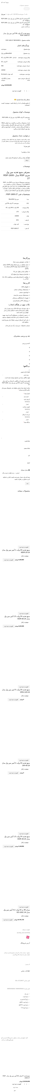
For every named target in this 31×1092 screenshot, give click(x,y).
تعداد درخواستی (25, 152)
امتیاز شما (26, 393)
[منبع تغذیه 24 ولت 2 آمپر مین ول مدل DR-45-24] (15, 715)
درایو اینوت (25, 996)
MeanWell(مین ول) (6, 53)
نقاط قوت (27, 441)
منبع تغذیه (3, 49)
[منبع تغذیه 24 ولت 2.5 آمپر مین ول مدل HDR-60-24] (15, 576)
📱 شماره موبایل (25, 470)
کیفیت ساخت (26, 407)
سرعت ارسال (26, 414)
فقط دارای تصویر (25, 372)
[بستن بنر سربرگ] (29, 1044)
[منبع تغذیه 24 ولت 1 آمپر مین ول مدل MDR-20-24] (15, 508)
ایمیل (28, 462)
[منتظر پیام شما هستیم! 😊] (28, 96)
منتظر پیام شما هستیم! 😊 (22, 99)
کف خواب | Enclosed (7, 74)
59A (2, 65)
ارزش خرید (27, 399)
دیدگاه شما (26, 422)
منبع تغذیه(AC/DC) (19, 14)
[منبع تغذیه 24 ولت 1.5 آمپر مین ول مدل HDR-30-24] (15, 789)
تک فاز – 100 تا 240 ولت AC (8, 57)
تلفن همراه (27, 146)
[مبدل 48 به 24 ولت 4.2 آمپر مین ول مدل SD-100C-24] (15, 862)
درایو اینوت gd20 (24, 1002)
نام (29, 455)
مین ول (3, 14)
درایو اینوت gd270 (23, 1005)
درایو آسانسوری (24, 999)
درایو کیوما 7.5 (24, 1007)
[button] (24, 547)
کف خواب (9, 14)
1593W (3, 70)
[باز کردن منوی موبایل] (29, 2)
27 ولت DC (4, 61)
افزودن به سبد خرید (16, 90)
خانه (26, 14)
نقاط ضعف (27, 448)
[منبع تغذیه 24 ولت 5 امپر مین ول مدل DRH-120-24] (15, 642)
